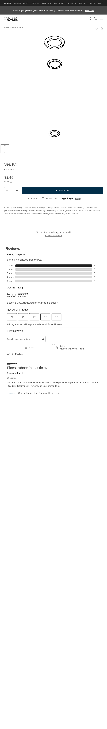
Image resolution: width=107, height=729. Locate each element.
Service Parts (17, 27)
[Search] (90, 19)
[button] (5, 148)
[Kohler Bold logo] (11, 19)
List (11, 181)
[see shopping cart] (96, 19)
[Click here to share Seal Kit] (101, 28)
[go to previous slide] (5, 10)
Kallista (71, 3)
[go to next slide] (101, 10)
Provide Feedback (53, 235)
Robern (82, 3)
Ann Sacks (59, 3)
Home (6, 27)
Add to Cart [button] (62, 190)
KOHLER (7, 3)
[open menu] (101, 19)
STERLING (46, 3)
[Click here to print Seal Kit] (96, 28)
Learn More (89, 11)
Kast (100, 3)
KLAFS (92, 3)
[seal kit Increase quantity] (16, 190)
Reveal (35, 3)
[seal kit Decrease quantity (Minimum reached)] (6, 190)
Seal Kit (28, 27)
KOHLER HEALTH (21, 3)
